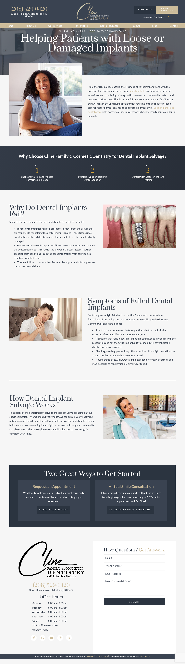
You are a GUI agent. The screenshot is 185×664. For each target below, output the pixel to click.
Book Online (145, 10)
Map (154, 25)
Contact (174, 25)
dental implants (137, 91)
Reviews (135, 25)
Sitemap (90, 656)
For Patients (81, 25)
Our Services (55, 25)
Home (10, 25)
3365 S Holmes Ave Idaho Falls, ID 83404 (29, 15)
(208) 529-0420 (29, 9)
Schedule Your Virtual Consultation (130, 510)
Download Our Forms (154, 17)
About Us (31, 25)
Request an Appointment (167, 10)
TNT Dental (144, 656)
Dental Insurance (109, 25)
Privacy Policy (102, 656)
